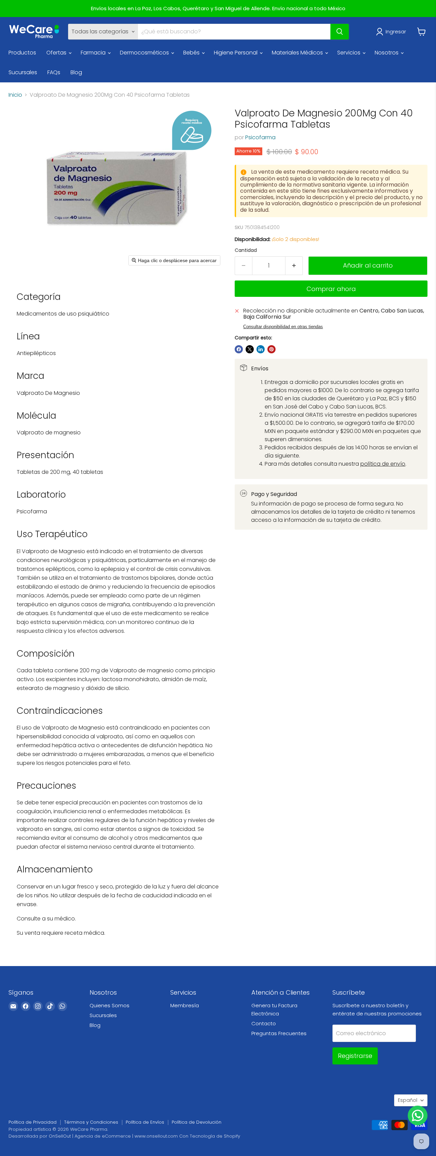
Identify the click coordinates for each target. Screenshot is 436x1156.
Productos (22, 53)
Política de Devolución (196, 1122)
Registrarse (355, 1055)
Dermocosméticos (145, 53)
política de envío (382, 464)
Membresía (184, 1005)
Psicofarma (260, 137)
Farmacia (94, 53)
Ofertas (57, 53)
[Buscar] (339, 31)
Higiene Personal (236, 53)
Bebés (192, 53)
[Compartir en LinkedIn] (260, 349)
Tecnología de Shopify (215, 1136)
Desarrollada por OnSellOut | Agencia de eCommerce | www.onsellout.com (93, 1136)
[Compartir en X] (250, 349)
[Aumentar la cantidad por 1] (294, 265)
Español (407, 1100)
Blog (76, 72)
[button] (392, 32)
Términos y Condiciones (91, 1122)
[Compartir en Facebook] (239, 349)
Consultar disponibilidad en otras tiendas (283, 326)
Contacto (263, 1023)
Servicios (349, 53)
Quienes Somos (109, 1005)
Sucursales (23, 72)
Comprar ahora (331, 289)
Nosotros (387, 53)
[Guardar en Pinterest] (271, 349)
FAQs (53, 72)
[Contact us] (417, 1115)
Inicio (15, 95)
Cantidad (246, 250)
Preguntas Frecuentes (279, 1033)
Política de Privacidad (33, 1122)
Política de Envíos (145, 1122)
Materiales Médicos (298, 53)
